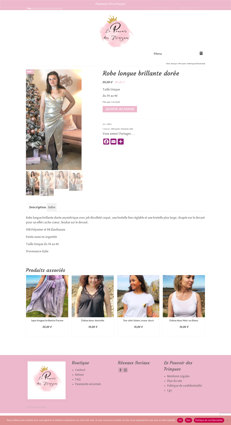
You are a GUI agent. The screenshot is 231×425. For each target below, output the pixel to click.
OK (180, 420)
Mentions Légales (178, 376)
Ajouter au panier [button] (47, 333)
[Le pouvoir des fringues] (115, 33)
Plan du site (174, 381)
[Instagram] (125, 370)
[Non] (227, 420)
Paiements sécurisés (88, 384)
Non (188, 420)
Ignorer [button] (131, 4)
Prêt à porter (115, 129)
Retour (79, 374)
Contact (80, 370)
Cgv (169, 390)
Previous (28, 313)
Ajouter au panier (119, 109)
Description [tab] (37, 207)
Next (202, 313)
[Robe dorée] (54, 119)
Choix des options (92, 333)
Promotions (125, 129)
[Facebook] (120, 370)
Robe (131, 129)
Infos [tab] (51, 207)
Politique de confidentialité (184, 385)
